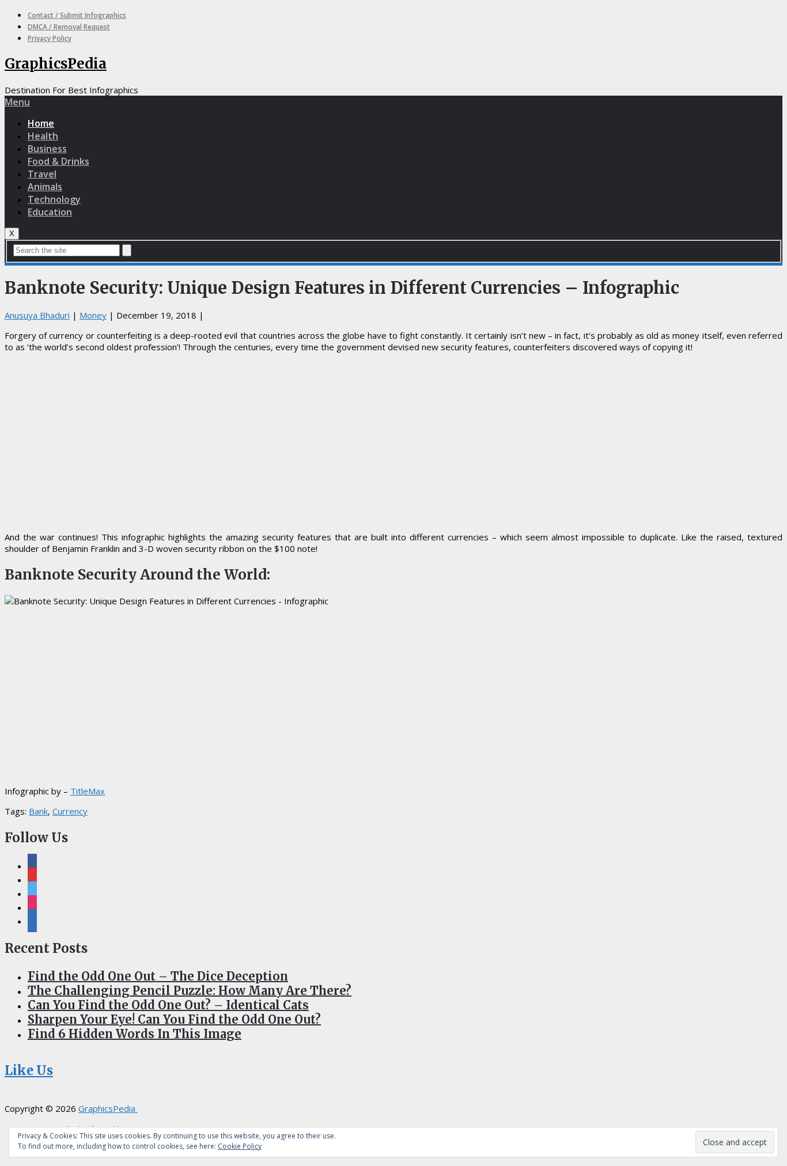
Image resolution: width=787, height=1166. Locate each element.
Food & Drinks (58, 161)
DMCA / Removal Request (69, 27)
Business (47, 148)
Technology (54, 199)
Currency (70, 811)
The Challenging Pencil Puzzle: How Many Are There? (189, 990)
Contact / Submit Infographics (77, 15)
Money (93, 315)
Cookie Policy (240, 1146)
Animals (45, 186)
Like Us (29, 1070)
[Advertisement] (393, 442)
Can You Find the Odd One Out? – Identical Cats (168, 1005)
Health (43, 136)
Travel (42, 174)
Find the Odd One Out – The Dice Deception (158, 976)
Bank (38, 811)
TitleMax (87, 791)
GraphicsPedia (56, 64)
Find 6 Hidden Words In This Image (134, 1034)
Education (50, 212)
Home (41, 123)
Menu (17, 102)
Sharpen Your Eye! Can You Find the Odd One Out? (174, 1019)
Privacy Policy (49, 38)
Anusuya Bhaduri (37, 315)
